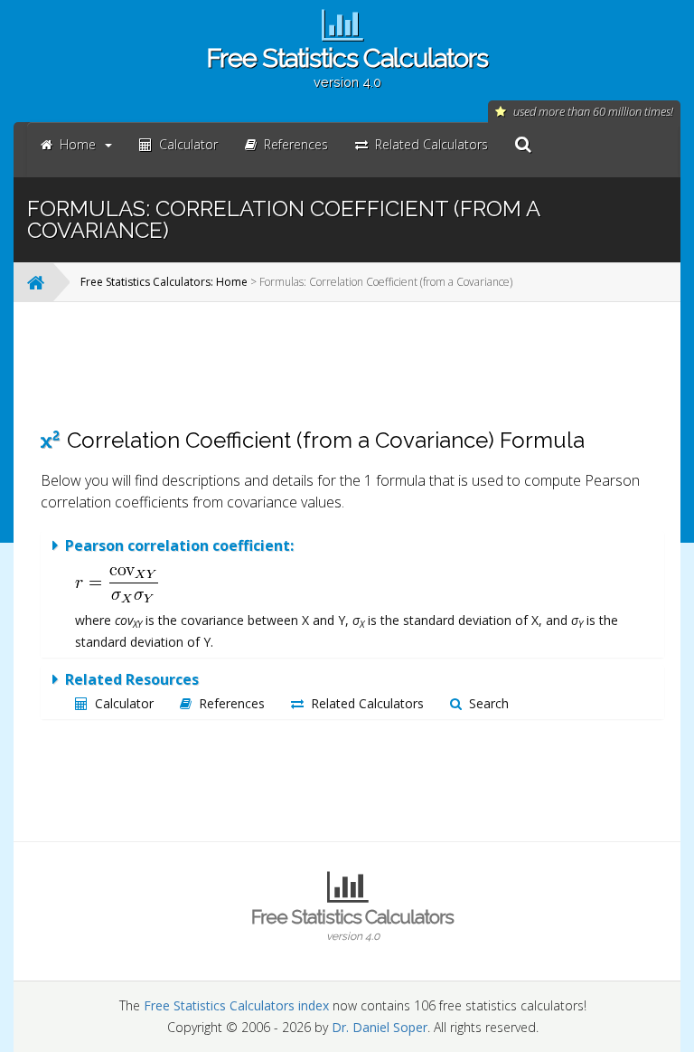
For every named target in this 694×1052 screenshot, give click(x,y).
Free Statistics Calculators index (236, 1005)
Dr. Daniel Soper (379, 1027)
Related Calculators (367, 703)
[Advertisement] (352, 364)
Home (78, 144)
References (232, 703)
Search (489, 703)
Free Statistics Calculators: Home (164, 281)
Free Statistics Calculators (347, 66)
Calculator (124, 703)
